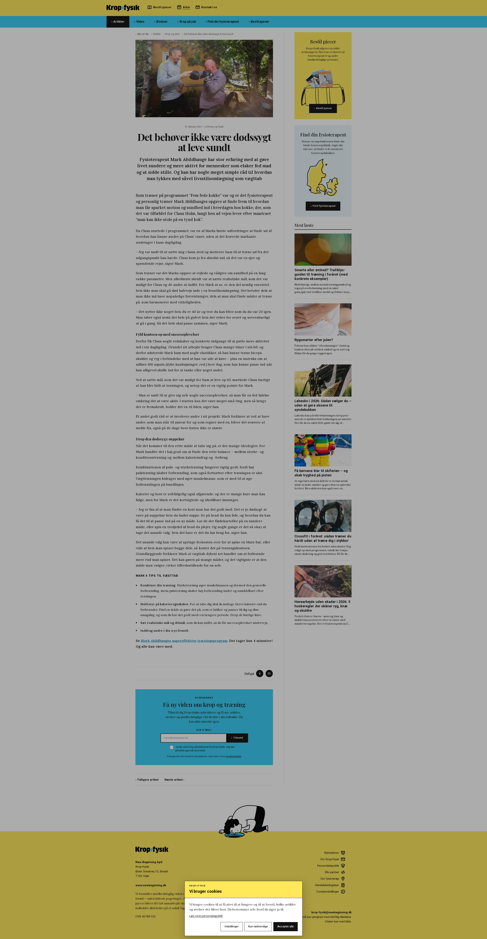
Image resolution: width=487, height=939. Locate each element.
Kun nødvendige (258, 927)
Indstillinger (231, 927)
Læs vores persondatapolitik (206, 916)
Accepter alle (285, 927)
